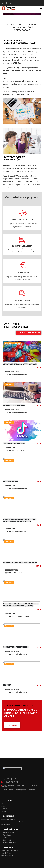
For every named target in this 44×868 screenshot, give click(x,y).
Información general (8, 819)
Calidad (3, 811)
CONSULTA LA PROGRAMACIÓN (28, 333)
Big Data (7, 685)
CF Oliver (4, 837)
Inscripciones (5, 824)
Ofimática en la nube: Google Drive (20, 562)
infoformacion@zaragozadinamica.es (19, 790)
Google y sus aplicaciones (16, 647)
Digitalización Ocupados (12, 343)
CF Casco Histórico (7, 840)
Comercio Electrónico (14, 405)
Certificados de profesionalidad (12, 822)
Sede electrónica (6, 853)
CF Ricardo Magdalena (8, 842)
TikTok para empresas (14, 443)
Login (40, 3)
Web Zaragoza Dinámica (9, 851)
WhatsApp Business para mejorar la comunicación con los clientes (21, 604)
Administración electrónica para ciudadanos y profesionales (19, 520)
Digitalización (9, 384)
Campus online (6, 858)
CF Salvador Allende (8, 833)
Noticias (3, 806)
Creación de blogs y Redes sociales (20, 364)
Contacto (4, 809)
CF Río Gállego (6, 835)
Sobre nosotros (6, 804)
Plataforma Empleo (7, 855)
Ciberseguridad (10, 481)
